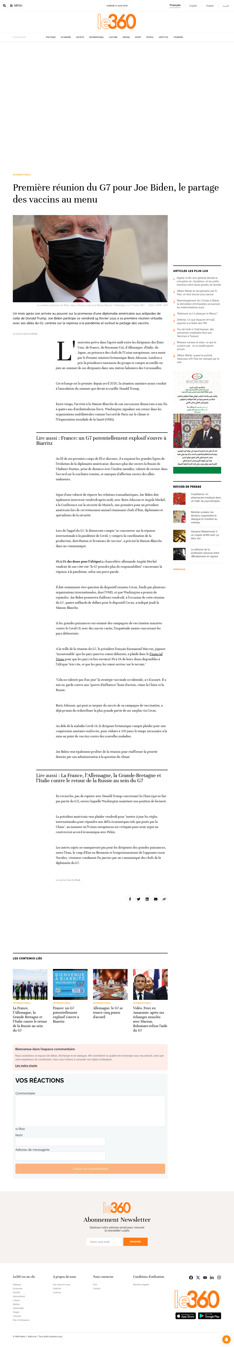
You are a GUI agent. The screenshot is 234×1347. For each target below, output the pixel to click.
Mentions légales (141, 1284)
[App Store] (185, 1315)
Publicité (57, 1288)
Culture (113, 37)
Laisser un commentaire (90, 1169)
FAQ (95, 1284)
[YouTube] (205, 1277)
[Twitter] (198, 1277)
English (193, 5)
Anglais (210, 5)
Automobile (18, 1308)
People (149, 37)
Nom (19, 1135)
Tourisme (178, 37)
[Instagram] (219, 1277)
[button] (226, 1339)
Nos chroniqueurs (21, 1320)
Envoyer (135, 1241)
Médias (126, 37)
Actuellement (19, 37)
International (96, 37)
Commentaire (25, 1093)
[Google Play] (209, 1315)
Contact (97, 1288)
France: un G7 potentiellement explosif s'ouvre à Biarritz (101, 440)
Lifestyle (163, 37)
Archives (57, 1292)
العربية (226, 5)
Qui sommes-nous (61, 1284)
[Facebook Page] (191, 1277)
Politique (51, 37)
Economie (66, 37)
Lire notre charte (26, 1065)
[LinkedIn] (212, 1277)
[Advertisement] (103, 92)
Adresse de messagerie (32, 1149)
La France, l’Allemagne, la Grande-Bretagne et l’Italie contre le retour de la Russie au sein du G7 (98, 778)
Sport (138, 37)
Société (80, 37)
